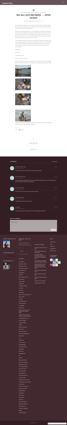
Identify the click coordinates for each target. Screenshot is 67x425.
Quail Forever (21, 351)
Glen (16, 207)
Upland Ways (7, 3)
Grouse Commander (22, 303)
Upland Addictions (22, 390)
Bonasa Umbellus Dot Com (23, 277)
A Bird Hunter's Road (22, 263)
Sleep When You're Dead (23, 364)
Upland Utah (21, 399)
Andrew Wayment (31, 21)
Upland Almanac (21, 392)
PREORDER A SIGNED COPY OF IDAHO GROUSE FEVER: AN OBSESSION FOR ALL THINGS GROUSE (40, 266)
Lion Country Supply (22, 320)
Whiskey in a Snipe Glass (23, 403)
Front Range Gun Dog (22, 301)
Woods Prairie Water (22, 412)
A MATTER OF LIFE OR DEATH (40, 280)
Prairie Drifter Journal (23, 346)
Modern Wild (21, 329)
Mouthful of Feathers (22, 331)
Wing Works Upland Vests (23, 408)
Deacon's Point (21, 292)
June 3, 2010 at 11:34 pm (19, 198)
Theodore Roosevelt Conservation (25, 381)
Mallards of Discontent (23, 327)
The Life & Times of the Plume (24, 379)
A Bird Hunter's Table (22, 266)
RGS (19, 355)
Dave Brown (21, 290)
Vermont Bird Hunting (22, 401)
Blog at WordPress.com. (33, 422)
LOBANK (20, 324)
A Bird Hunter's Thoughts (23, 268)
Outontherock (21, 340)
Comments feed (53, 248)
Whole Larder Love (22, 406)
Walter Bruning (19, 176)
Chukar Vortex (21, 283)
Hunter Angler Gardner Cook (24, 318)
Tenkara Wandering (22, 373)
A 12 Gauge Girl (21, 261)
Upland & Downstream (23, 388)
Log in (51, 244)
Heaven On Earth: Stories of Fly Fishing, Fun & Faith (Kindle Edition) (24, 311)
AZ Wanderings (21, 272)
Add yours (54, 161)
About (63, 2)
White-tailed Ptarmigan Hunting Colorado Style (40, 252)
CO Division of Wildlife (23, 285)
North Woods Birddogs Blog (24, 333)
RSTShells (20, 357)
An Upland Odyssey (22, 270)
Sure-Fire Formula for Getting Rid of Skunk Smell (33, 12)
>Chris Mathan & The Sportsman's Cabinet (40, 271)
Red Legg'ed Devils (22, 353)
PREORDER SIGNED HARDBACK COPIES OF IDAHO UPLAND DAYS (40, 261)
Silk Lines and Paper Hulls (23, 362)
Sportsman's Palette (22, 370)
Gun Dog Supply (21, 305)
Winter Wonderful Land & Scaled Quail (40, 274)
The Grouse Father (22, 377)
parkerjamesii (19, 197)
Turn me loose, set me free (23, 386)
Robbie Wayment (19, 166)
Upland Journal (21, 395)
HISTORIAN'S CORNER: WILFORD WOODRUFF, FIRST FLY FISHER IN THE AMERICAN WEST (40, 256)
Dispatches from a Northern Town (25, 294)
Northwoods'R (21, 335)
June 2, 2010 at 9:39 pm (19, 188)
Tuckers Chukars (22, 384)
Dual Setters (18, 187)
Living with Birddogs (22, 322)
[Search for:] (9, 255)
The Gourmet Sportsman (23, 375)
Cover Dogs (21, 288)
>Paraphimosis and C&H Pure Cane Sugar (40, 248)
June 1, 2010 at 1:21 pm (19, 168)
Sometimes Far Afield (22, 368)
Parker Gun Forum (22, 342)
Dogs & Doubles (22, 296)
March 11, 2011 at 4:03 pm (20, 208)
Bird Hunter (21, 274)
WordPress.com (53, 250)
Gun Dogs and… (21, 307)
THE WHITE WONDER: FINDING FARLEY (40, 278)
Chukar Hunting (21, 281)
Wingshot (20, 410)
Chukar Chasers (21, 279)
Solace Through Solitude (23, 366)
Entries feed (52, 246)
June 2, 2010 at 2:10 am (19, 177)
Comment (53, 229)
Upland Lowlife (21, 397)
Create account (52, 241)
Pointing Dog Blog (22, 344)
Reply (56, 166)
